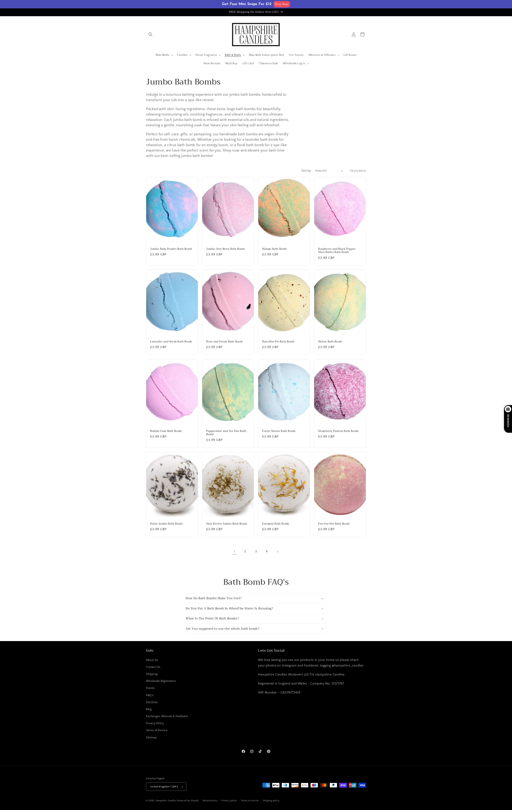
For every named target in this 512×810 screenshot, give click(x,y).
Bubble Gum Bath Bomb (166, 431)
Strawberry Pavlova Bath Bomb (338, 431)
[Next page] (277, 551)
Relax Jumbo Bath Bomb (166, 523)
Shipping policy (271, 800)
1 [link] (234, 551)
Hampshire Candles (166, 801)
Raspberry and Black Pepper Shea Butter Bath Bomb (337, 250)
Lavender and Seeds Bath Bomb (171, 341)
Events (150, 688)
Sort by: (306, 170)
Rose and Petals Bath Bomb (224, 341)
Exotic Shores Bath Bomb (279, 431)
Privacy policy (229, 800)
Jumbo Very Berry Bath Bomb (225, 249)
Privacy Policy (155, 723)
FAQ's (150, 695)
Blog (149, 709)
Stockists (152, 702)
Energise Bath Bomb (275, 523)
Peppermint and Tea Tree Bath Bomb (226, 432)
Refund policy (210, 800)
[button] (150, 34)
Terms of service (250, 800)
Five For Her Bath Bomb (334, 523)
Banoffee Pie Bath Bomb (278, 341)
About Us (152, 660)
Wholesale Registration (161, 681)
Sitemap (151, 737)
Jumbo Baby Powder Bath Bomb (171, 249)
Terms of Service (157, 730)
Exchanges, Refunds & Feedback (167, 716)
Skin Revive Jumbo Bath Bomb (226, 523)
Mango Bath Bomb (274, 249)
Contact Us (153, 667)
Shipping (152, 674)
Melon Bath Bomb (330, 341)
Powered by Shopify (188, 801)
